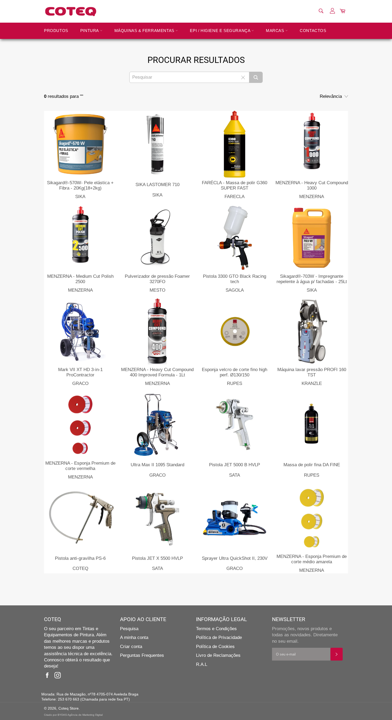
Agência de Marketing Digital (85, 714)
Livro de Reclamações (218, 655)
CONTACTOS (313, 30)
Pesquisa (129, 628)
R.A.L (201, 664)
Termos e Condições (216, 628)
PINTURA (90, 30)
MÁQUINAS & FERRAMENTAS (145, 30)
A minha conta (134, 637)
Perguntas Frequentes (142, 655)
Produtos (56, 30)
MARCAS (275, 30)
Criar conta (131, 646)
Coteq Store (68, 708)
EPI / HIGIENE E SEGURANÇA (220, 30)
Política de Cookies (215, 646)
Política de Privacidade (219, 637)
